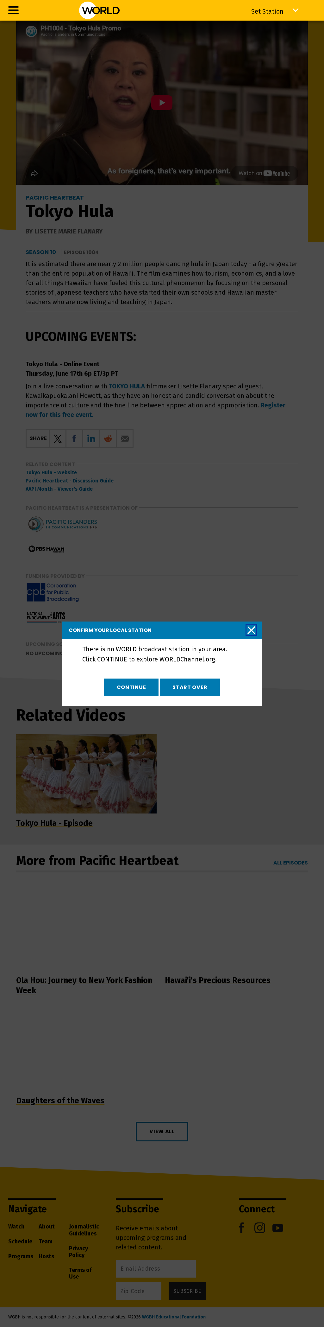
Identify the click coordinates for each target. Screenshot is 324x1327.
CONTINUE (131, 687)
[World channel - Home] (99, 10)
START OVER (189, 687)
